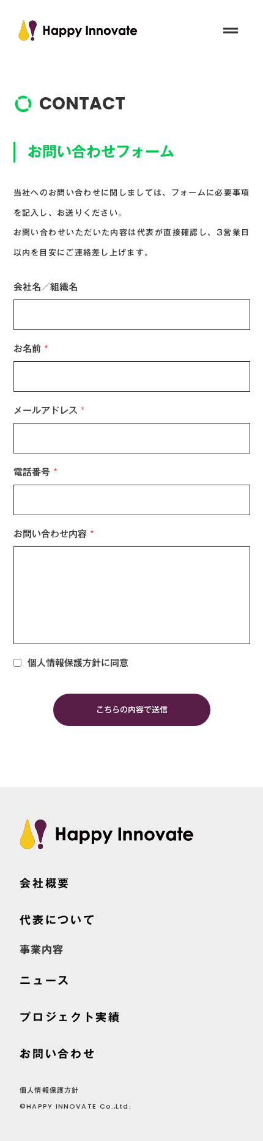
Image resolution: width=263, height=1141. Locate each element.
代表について (57, 920)
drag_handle (231, 31)
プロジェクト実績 (70, 1017)
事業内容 (42, 950)
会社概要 (45, 883)
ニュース (45, 980)
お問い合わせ (57, 1054)
